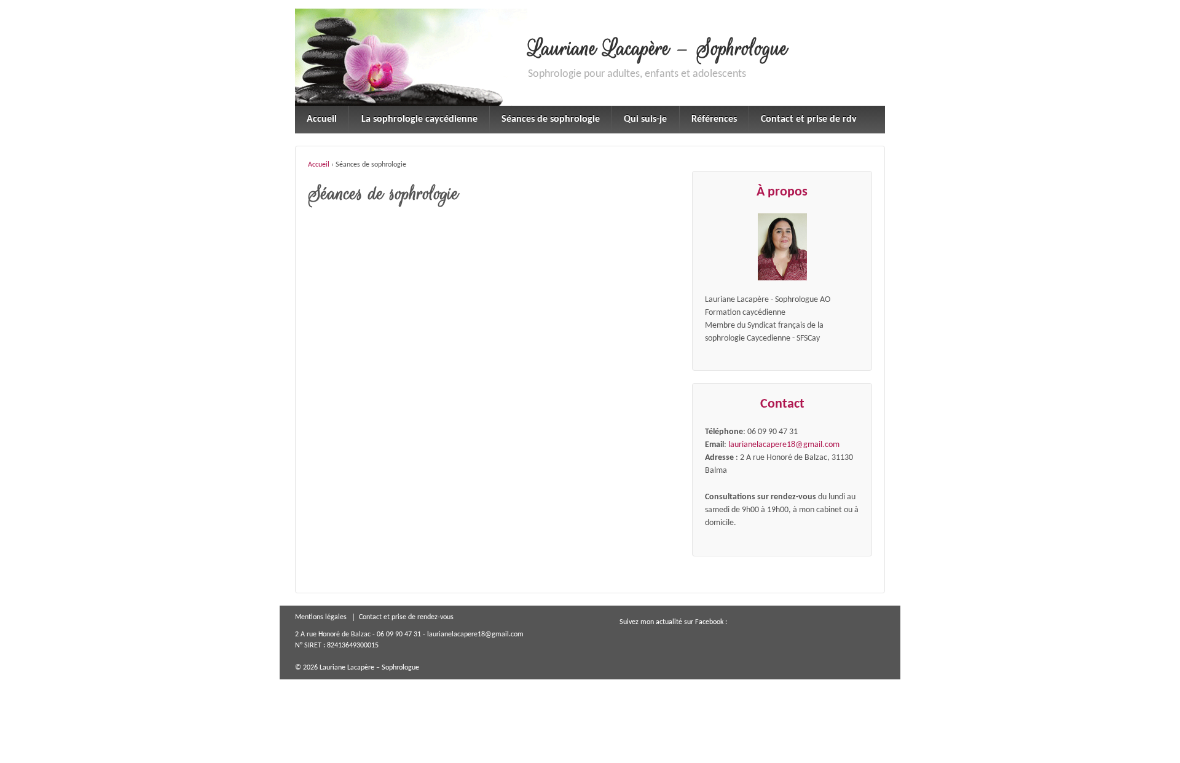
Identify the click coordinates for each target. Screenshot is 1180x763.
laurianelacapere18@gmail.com (784, 444)
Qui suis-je (645, 119)
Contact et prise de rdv (809, 119)
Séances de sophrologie (551, 119)
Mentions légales (321, 617)
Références (714, 119)
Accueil (322, 119)
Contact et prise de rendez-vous (406, 617)
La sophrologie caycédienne (419, 119)
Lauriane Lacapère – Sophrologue (658, 48)
